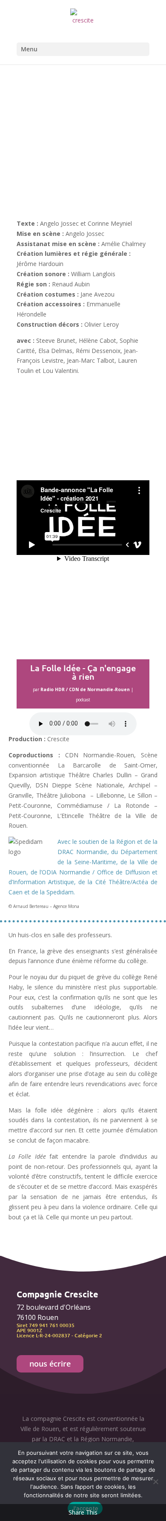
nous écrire (50, 1364)
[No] (155, 1481)
